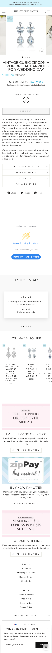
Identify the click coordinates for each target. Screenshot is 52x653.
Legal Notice (25, 603)
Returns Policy (26, 172)
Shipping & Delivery (26, 167)
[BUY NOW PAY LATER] (26, 470)
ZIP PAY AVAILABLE (26, 503)
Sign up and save (25, 616)
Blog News (26, 598)
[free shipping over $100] (26, 417)
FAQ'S (26, 590)
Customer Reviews (26, 594)
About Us (26, 564)
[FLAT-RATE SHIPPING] (26, 523)
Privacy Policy (26, 607)
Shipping (22, 85)
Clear (26, 100)
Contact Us (26, 568)
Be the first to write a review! (26, 256)
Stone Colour (26, 94)
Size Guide (26, 178)
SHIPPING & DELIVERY (25, 450)
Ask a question (26, 184)
